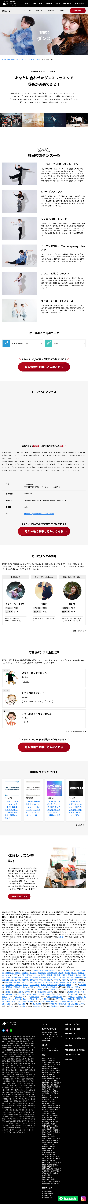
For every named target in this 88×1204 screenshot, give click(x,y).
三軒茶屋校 (34, 980)
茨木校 (25, 999)
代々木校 (36, 975)
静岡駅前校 (42, 992)
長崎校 (24, 1006)
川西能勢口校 (52, 1165)
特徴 (34, 3)
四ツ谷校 (69, 977)
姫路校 (8, 1001)
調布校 (20, 977)
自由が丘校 (45, 1091)
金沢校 (8, 992)
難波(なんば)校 (54, 1157)
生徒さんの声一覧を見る (75, 731)
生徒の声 (51, 10)
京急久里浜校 (71, 982)
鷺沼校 (56, 982)
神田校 (28, 975)
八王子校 (15, 975)
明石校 (30, 1001)
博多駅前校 (53, 1004)
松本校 (27, 992)
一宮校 (67, 994)
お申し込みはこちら (19, 896)
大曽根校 (9, 994)
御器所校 (60, 994)
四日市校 (18, 996)
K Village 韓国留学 (47, 1193)
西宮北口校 (16, 1001)
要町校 (50, 1105)
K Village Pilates (47, 1195)
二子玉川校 (61, 977)
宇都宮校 (26, 989)
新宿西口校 (10, 973)
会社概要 (68, 1059)
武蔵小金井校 (15, 980)
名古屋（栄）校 (73, 992)
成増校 (64, 975)
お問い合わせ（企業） (73, 1029)
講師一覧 (39, 10)
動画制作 (56, 1050)
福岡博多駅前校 (47, 1177)
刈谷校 (41, 994)
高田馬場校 (78, 977)
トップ (27, 3)
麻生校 (35, 970)
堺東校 (31, 999)
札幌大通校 (44, 970)
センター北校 (47, 982)
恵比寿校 (57, 975)
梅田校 (72, 996)
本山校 (22, 994)
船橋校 (58, 1070)
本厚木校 (37, 982)
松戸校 (38, 987)
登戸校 (43, 985)
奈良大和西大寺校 (47, 1001)
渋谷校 (60, 973)
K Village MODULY (47, 1197)
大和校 (68, 985)
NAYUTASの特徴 (47, 1032)
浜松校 (49, 992)
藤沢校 (24, 982)
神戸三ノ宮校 (59, 999)
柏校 (24, 987)
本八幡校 (31, 987)
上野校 (22, 975)
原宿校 (49, 975)
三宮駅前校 (70, 999)
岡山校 (73, 1001)
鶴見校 (62, 982)
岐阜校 (4, 996)
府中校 (8, 975)
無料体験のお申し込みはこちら (44, 367)
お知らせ (53, 1034)
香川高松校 (37, 1004)
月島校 (49, 980)
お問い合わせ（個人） (73, 1024)
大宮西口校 (69, 987)
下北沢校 (42, 980)
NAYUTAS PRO (46, 1040)
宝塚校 (24, 1001)
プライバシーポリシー (73, 1054)
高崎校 (52, 989)
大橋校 (81, 1004)
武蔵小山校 (51, 977)
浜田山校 (28, 977)
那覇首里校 (70, 1006)
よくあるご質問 (47, 1038)
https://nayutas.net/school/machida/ (39, 513)
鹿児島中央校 (53, 1006)
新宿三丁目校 (54, 1097)
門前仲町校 (42, 973)
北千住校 (33, 973)
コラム (57, 3)
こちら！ (61, 937)
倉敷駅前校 (66, 1001)
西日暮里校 (45, 1081)
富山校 (78, 989)
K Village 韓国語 (47, 1191)
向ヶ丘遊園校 (34, 985)
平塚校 (25, 985)
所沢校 (76, 987)
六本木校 (57, 980)
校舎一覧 (48, 3)
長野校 (20, 992)
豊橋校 (28, 994)
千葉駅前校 (18, 987)
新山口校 (21, 1004)
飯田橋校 (71, 975)
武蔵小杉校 (45, 1113)
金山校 (16, 994)
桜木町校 (17, 982)
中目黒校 (25, 980)
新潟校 (65, 989)
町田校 (6, 10)
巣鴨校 (67, 973)
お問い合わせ (79, 3)
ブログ (61, 10)
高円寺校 (25, 973)
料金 (40, 3)
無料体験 (77, 10)
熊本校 (36, 1006)
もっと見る (80, 825)
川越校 (12, 989)
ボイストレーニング (48, 1048)
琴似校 (52, 970)
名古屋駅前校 (50, 994)
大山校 (8, 977)
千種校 (56, 1142)
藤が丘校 (74, 994)
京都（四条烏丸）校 (54, 996)
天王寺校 (79, 996)
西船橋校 (53, 987)
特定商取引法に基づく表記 (75, 1050)
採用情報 (68, 1045)
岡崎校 (35, 994)
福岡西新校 (62, 1004)
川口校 (53, 1064)
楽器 (50, 1050)
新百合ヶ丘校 (52, 985)
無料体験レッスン (71, 1033)
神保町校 (65, 980)
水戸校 (40, 989)
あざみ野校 (10, 985)
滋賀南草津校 (34, 996)
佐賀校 (11, 1006)
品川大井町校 (52, 973)
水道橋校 (73, 980)
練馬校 (14, 977)
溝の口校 (18, 985)
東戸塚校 (61, 985)
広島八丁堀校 (55, 1171)
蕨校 (7, 989)
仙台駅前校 (66, 970)
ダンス (44, 1050)
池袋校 (78, 975)
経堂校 (35, 977)
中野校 (17, 973)
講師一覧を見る (78, 631)
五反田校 (42, 977)
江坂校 (44, 999)
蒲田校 (43, 975)
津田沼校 (9, 987)
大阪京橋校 (17, 999)
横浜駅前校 (8, 982)
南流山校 (45, 987)
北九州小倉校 (73, 1004)
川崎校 (30, 982)
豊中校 (38, 999)
